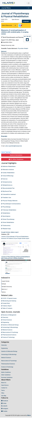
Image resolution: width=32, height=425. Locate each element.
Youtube (5, 411)
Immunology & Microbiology (8, 354)
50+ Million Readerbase (16, 159)
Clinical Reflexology (7, 176)
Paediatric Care (6, 197)
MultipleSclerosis (7, 185)
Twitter (4, 403)
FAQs (2, 393)
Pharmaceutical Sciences (8, 364)
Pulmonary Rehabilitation (9, 210)
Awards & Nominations (16, 155)
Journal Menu (6, 8)
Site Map (3, 395)
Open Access (5, 385)
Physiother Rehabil (23, 48)
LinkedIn (4, 406)
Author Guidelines (6, 372)
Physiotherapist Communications (11, 203)
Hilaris (29, 415)
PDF (4, 152)
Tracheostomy (6, 225)
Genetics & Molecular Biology (9, 351)
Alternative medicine (8, 169)
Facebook (5, 400)
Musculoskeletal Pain (8, 188)
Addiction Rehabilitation (9, 166)
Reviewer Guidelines (6, 377)
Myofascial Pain (6, 191)
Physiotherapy (6, 207)
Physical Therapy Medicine (9, 200)
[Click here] (8, 3)
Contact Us (4, 388)
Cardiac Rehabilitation (8, 172)
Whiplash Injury (6, 228)
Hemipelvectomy (7, 182)
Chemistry (4, 345)
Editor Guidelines (5, 375)
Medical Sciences (6, 357)
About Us (3, 382)
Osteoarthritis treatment (9, 194)
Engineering (4, 348)
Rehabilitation (6, 213)
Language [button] (26, 21)
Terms (3, 390)
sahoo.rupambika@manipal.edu (13, 146)
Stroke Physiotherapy (8, 219)
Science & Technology (7, 367)
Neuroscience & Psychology (9, 360)
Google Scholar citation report (9, 232)
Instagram (5, 408)
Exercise (4, 179)
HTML (8, 152)
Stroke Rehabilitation (8, 222)
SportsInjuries (6, 216)
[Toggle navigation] (28, 3)
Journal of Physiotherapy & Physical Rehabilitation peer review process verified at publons (15, 257)
